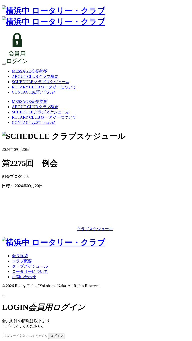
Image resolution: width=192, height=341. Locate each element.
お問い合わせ (24, 277)
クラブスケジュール (95, 229)
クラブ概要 (22, 261)
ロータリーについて (30, 271)
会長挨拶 (20, 256)
